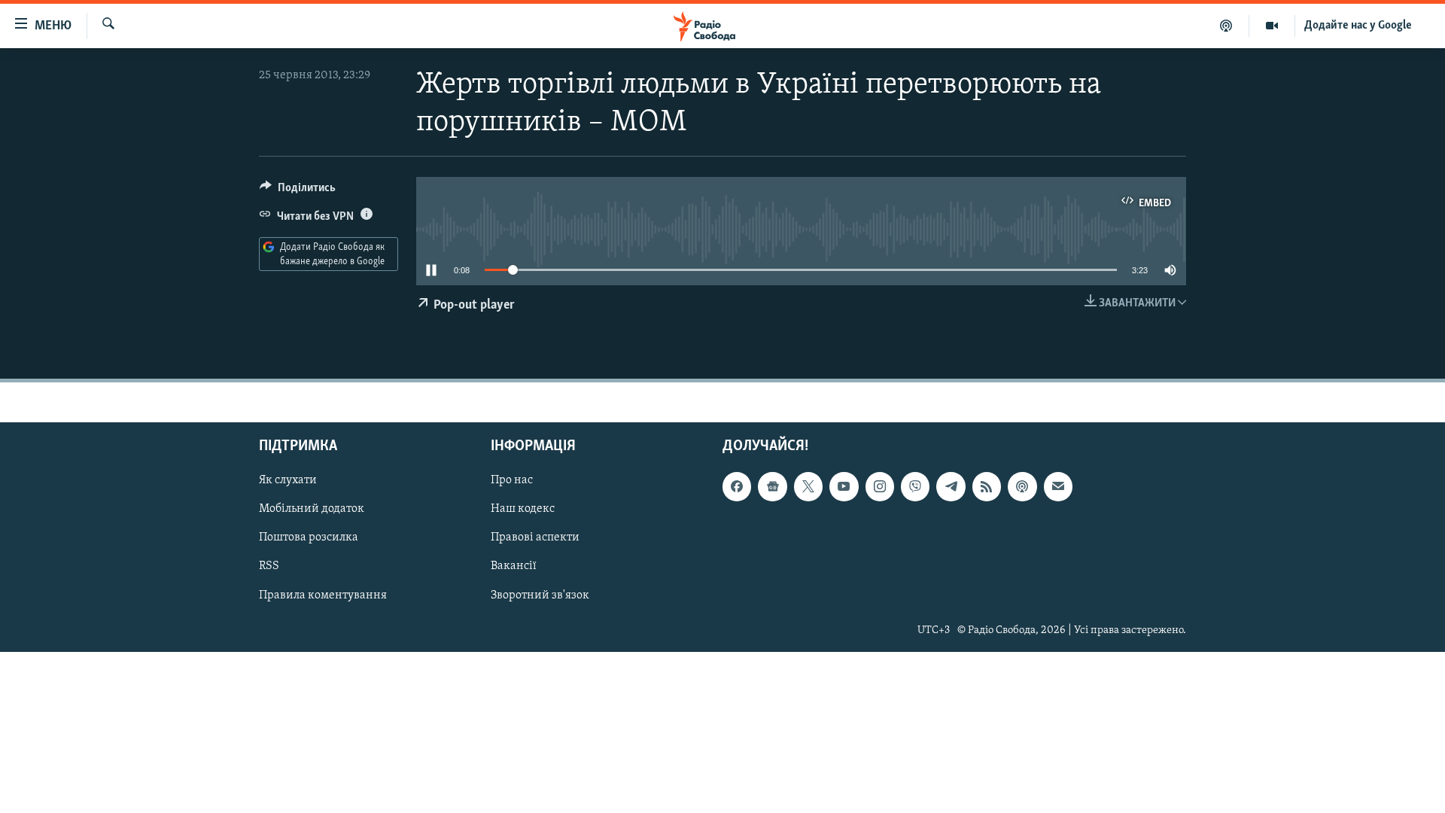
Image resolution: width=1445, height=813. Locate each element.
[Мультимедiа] (1272, 25)
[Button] (298, 191)
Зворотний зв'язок (540, 595)
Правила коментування (323, 595)
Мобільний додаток (311, 509)
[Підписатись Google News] (772, 486)
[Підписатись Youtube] (843, 486)
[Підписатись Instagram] (879, 486)
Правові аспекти (535, 537)
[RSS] (986, 486)
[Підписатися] (1058, 486)
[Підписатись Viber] (915, 486)
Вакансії (514, 566)
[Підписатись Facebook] (736, 486)
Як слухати (288, 480)
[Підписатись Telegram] (950, 486)
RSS (269, 566)
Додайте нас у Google (1358, 26)
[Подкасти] (1226, 25)
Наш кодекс (523, 509)
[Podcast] (1022, 486)
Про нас (512, 480)
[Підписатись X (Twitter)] (808, 486)
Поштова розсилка (308, 537)
